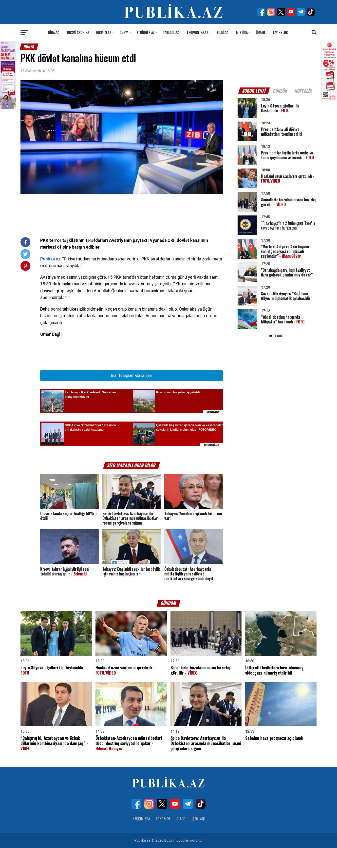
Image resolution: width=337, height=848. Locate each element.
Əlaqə (181, 818)
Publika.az (50, 258)
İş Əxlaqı (198, 818)
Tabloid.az (171, 32)
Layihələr (280, 32)
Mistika (242, 32)
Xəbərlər (163, 818)
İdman (260, 32)
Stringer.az (145, 32)
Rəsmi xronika (78, 32)
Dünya (123, 32)
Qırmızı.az (103, 32)
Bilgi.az (222, 32)
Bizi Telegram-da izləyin (131, 375)
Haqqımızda (141, 818)
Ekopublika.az (197, 32)
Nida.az (53, 32)
